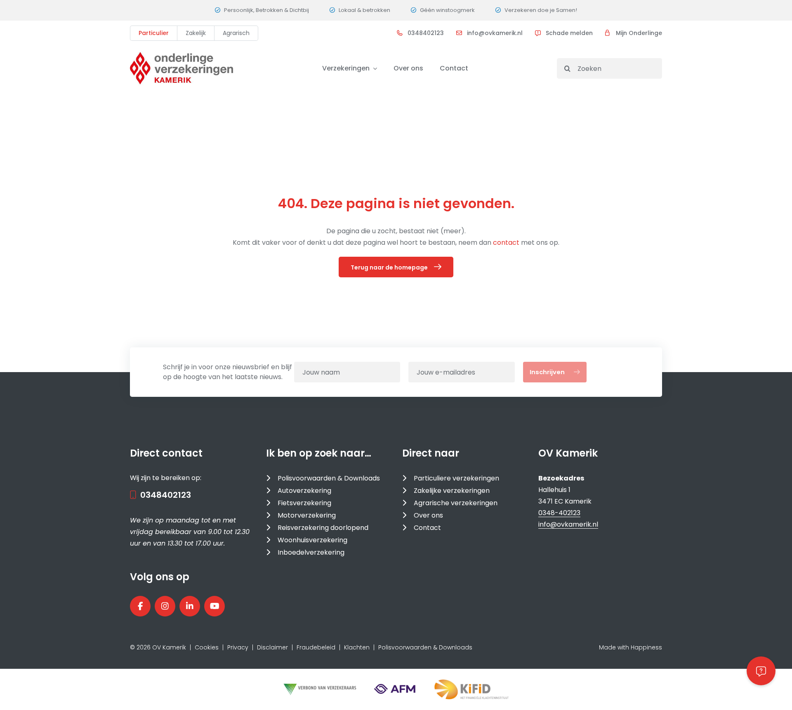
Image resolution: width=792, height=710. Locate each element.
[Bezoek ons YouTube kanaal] (214, 606)
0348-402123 (559, 513)
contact (507, 242)
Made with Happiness (630, 647)
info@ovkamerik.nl (495, 33)
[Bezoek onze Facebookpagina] (140, 606)
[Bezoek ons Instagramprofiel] (165, 606)
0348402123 (426, 33)
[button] (761, 670)
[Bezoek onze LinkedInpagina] (189, 606)
